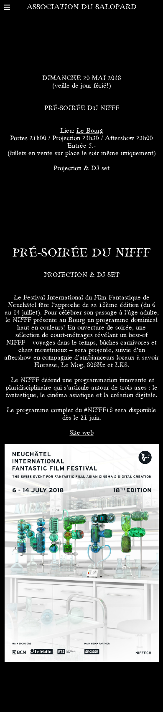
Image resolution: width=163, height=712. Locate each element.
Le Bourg (89, 131)
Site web (82, 433)
